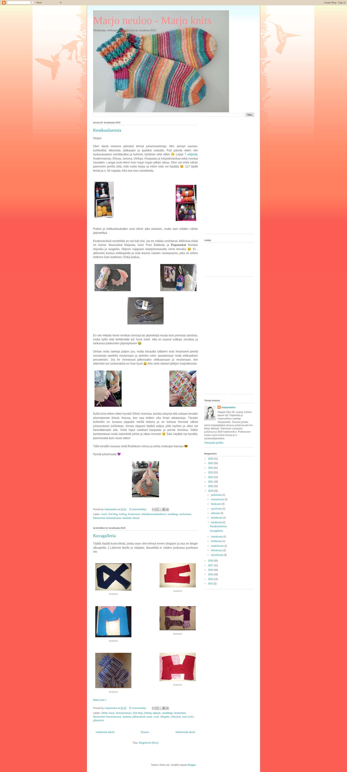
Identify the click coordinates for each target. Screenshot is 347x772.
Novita (136, 518)
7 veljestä (191, 154)
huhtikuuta (216, 541)
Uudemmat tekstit (105, 732)
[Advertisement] (229, 177)
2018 (211, 560)
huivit (104, 514)
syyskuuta (216, 508)
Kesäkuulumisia (107, 130)
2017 (211, 565)
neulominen (185, 514)
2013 (211, 583)
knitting (123, 514)
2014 (211, 579)
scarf (156, 716)
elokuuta (215, 513)
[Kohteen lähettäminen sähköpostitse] (153, 509)
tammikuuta (217, 555)
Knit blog (113, 514)
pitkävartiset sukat (142, 716)
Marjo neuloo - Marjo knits (152, 20)
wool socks (188, 716)
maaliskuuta (217, 546)
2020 (211, 486)
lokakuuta (216, 504)
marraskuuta (218, 499)
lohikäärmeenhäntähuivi (153, 514)
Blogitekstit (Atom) (148, 742)
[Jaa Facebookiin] (164, 509)
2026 (211, 458)
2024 (211, 468)
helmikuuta (217, 550)
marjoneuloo (228, 407)
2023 (211, 472)
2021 (211, 481)
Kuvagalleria (104, 535)
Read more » (99, 700)
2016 (211, 570)
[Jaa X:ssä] (160, 509)
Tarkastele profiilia (213, 442)
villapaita (164, 716)
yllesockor (98, 720)
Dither (104, 713)
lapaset (156, 713)
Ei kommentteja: (138, 509)
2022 (211, 477)
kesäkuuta (216, 522)
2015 (211, 574)
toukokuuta (217, 536)
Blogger (192, 765)
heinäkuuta (217, 517)
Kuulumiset (134, 514)
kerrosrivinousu (124, 713)
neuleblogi (172, 514)
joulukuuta (216, 495)
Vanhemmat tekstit (185, 732)
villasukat (176, 716)
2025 (211, 463)
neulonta (126, 518)
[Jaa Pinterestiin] (167, 509)
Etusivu (145, 732)
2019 (211, 491)
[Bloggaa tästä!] (157, 509)
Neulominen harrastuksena (107, 518)
